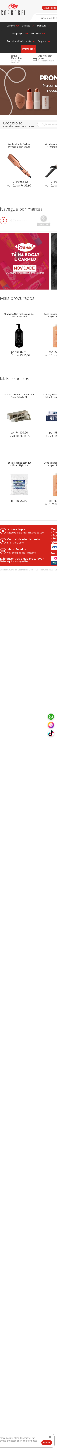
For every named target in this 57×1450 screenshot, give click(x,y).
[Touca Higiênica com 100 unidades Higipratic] (19, 484)
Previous (3, 220)
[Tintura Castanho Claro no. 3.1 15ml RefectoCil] (19, 416)
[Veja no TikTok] (51, 733)
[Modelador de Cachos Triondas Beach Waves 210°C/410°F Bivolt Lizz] (19, 166)
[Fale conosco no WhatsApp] (51, 717)
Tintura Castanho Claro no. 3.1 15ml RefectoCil (19, 395)
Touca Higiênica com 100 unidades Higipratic (19, 464)
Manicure (41, 25)
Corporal (42, 41)
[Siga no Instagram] (51, 725)
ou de (19, 185)
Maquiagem (18, 33)
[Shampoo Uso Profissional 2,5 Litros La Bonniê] (19, 335)
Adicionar (23, 192)
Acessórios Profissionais (19, 41)
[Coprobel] (13, 9)
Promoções (28, 48)
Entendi (46, 1442)
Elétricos (26, 25)
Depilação (36, 33)
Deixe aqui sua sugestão (14, 561)
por (19, 182)
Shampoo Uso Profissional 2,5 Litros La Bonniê (19, 315)
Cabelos (11, 25)
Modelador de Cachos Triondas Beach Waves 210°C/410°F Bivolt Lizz (19, 145)
